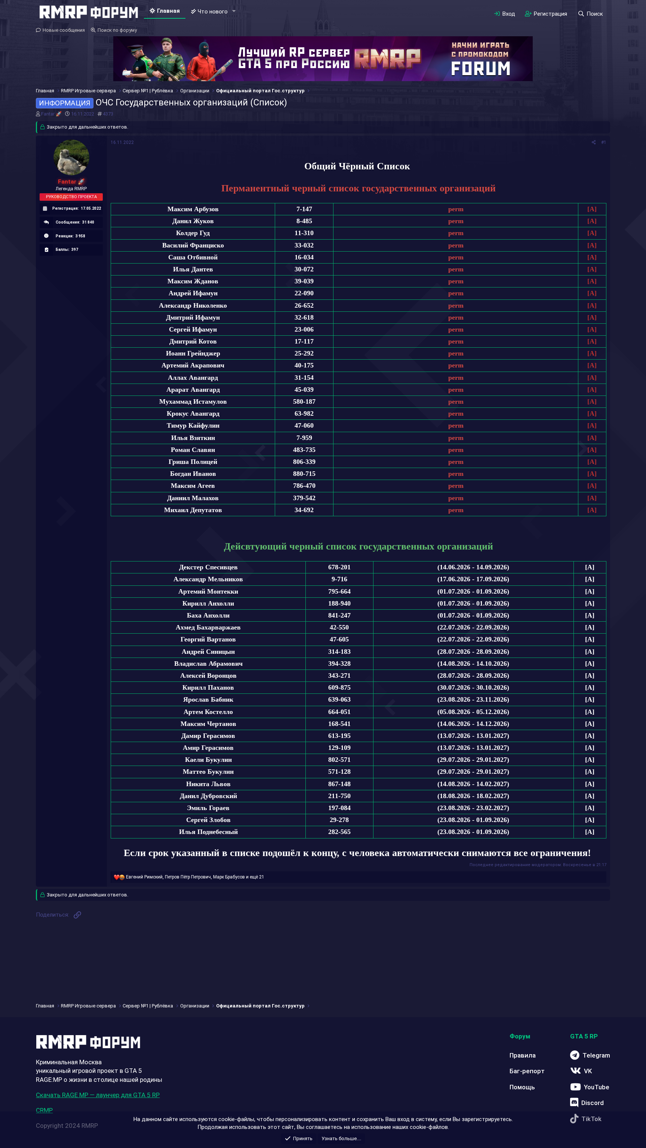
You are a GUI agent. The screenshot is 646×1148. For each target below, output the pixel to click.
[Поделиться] (594, 142)
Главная (168, 10)
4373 (108, 114)
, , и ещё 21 (195, 877)
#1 (603, 142)
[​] (358, 155)
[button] (233, 11)
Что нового (213, 11)
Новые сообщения (64, 30)
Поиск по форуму (117, 30)
